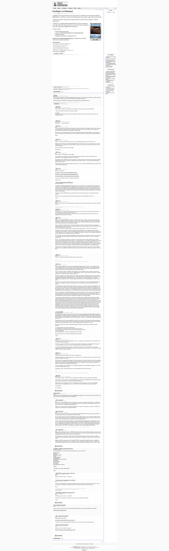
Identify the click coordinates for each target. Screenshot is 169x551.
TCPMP (66, 26)
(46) (114, 63)
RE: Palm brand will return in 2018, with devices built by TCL (110, 74)
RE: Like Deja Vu (109, 80)
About (79, 8)
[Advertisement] (93, 4)
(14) (109, 57)
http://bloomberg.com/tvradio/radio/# (59, 510)
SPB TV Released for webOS (59, 46)
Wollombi (56, 255)
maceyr (56, 140)
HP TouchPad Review (110, 88)
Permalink (56, 53)
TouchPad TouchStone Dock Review (110, 87)
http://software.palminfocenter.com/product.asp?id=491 (65, 520)
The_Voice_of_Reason (59, 183)
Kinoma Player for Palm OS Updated (60, 44)
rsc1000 (56, 218)
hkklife (56, 412)
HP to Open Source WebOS (111, 58)
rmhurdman (57, 210)
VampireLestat (57, 107)
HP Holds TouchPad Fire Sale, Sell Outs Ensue (110, 60)
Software (63, 51)
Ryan (58, 13)
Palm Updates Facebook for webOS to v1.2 (62, 43)
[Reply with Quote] (67, 96)
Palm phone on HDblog (110, 78)
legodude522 (55, 96)
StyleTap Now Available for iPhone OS (61, 48)
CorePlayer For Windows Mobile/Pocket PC (63, 38)
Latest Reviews (111, 85)
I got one (107, 71)
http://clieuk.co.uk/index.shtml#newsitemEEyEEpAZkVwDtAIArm (66, 174)
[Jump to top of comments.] (62, 538)
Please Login (55, 89)
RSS (74, 8)
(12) (109, 65)
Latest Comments (110, 69)
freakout (56, 201)
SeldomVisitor (57, 376)
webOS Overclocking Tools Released (60, 47)
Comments (64, 8)
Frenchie (56, 339)
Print (62, 53)
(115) (109, 62)
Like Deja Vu (108, 82)
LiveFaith (56, 474)
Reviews (70, 8)
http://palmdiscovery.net (57, 149)
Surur (56, 481)
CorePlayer (55, 15)
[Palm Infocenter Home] (60, 6)
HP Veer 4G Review (109, 63)
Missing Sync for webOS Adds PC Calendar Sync (63, 50)
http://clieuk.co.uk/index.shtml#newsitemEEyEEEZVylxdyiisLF (66, 172)
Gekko (56, 525)
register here (60, 89)
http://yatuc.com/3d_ (57, 103)
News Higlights (111, 54)
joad (56, 430)
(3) (113, 60)
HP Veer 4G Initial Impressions (109, 66)
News (58, 8)
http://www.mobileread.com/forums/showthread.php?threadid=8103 (67, 176)
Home (55, 8)
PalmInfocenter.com (76, 546)
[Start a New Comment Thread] (57, 538)
